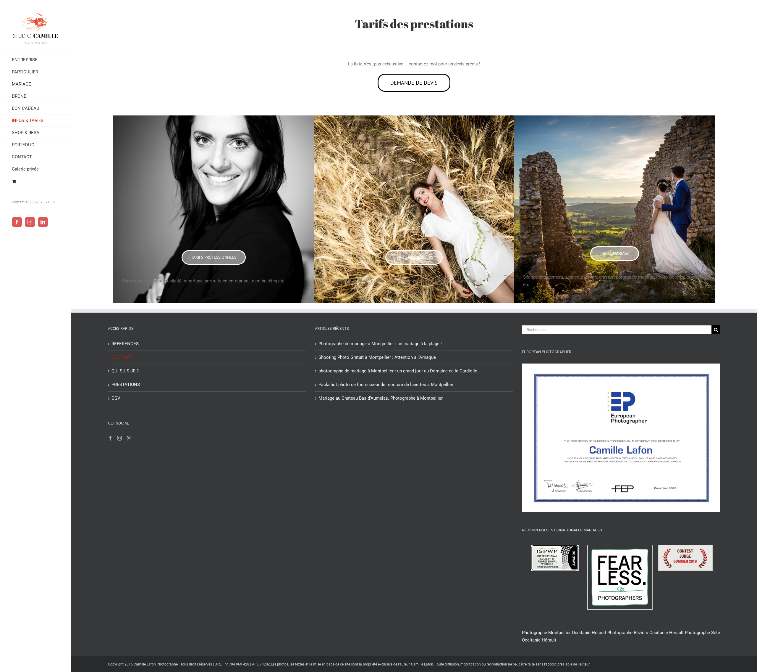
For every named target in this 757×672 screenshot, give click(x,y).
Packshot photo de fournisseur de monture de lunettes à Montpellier (385, 384)
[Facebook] (110, 438)
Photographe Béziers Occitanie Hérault (645, 632)
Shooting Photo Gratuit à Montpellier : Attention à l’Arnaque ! (378, 357)
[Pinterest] (128, 438)
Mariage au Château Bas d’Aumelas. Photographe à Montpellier (380, 398)
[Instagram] (119, 438)
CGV (115, 398)
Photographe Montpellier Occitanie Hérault (564, 632)
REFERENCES (125, 343)
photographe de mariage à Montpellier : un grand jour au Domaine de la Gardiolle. (398, 371)
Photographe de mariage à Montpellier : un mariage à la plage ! (380, 343)
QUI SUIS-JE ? (125, 371)
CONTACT (121, 357)
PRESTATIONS (125, 384)
